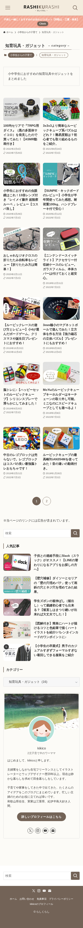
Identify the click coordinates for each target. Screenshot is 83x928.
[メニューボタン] (7, 8)
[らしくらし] (41, 8)
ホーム (13, 898)
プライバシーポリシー (61, 898)
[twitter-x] (30, 831)
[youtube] (45, 831)
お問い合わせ (26, 898)
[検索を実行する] (75, 533)
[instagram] (38, 831)
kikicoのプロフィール (41, 904)
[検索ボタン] (75, 8)
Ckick (42, 23)
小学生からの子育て (21, 55)
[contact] (53, 831)
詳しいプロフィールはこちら (41, 816)
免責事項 (41, 898)
